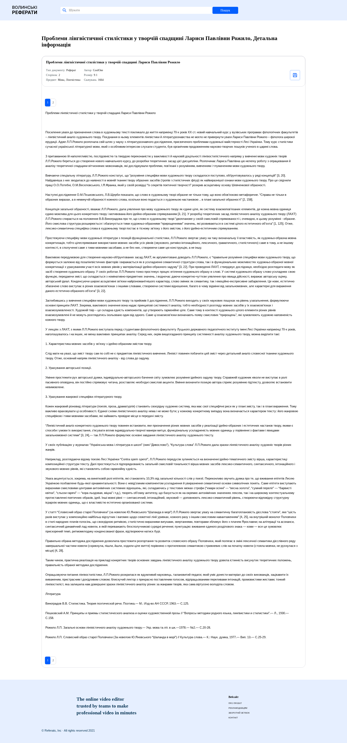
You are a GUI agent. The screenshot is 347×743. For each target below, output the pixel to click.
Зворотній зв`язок (239, 713)
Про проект (235, 703)
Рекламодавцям (238, 708)
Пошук (225, 10)
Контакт (233, 718)
